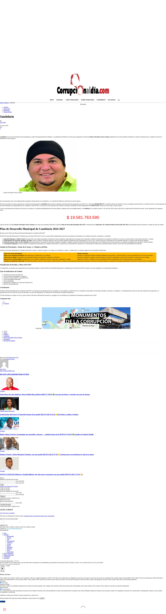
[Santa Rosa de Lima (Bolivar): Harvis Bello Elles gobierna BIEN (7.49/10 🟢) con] (9, 389)
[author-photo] (4, 367)
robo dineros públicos (9, 340)
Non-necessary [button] (4, 587)
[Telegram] (21, 131)
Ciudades (6, 534)
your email (19, 492)
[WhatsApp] (15, 131)
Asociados (6, 558)
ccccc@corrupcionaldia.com (14, 528)
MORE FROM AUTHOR (21, 374)
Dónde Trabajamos (8, 555)
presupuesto (6, 339)
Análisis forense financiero (7, 411)
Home (1, 102)
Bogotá (9, 538)
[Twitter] (9, 131)
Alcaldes (2, 391)
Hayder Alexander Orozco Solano (12, 337)
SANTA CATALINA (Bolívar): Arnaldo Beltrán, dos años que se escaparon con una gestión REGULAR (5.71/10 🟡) (41, 474)
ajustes (42, 598)
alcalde (5, 333)
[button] (119, 100)
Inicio (5, 533)
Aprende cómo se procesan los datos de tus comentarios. (39, 516)
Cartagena (9, 542)
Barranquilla (10, 536)
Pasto (8, 550)
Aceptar (3, 601)
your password (20, 483)
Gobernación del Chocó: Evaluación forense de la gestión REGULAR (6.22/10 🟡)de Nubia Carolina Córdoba (39, 414)
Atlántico (6, 102)
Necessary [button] (3, 581)
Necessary (5, 583)
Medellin (9, 548)
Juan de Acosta (10, 359)
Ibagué (9, 545)
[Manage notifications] (4, 609)
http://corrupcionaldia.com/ (7, 371)
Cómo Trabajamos (8, 553)
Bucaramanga (10, 541)
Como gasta (6, 109)
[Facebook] (3, 131)
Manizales (9, 547)
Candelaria (6, 336)
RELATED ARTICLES (7, 374)
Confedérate (6, 556)
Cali (8, 539)
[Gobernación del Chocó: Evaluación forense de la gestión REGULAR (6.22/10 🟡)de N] (9, 409)
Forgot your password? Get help (9, 486)
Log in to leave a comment (7, 513)
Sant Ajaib (3, 122)
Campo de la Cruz (13, 357)
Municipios (6, 110)
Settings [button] (2, 565)
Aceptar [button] (8, 565)
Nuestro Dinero (7, 112)
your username (20, 481)
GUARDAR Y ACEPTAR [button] (7, 592)
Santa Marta (10, 552)
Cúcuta (9, 544)
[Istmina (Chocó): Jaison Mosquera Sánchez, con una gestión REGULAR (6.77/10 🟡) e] (9, 449)
